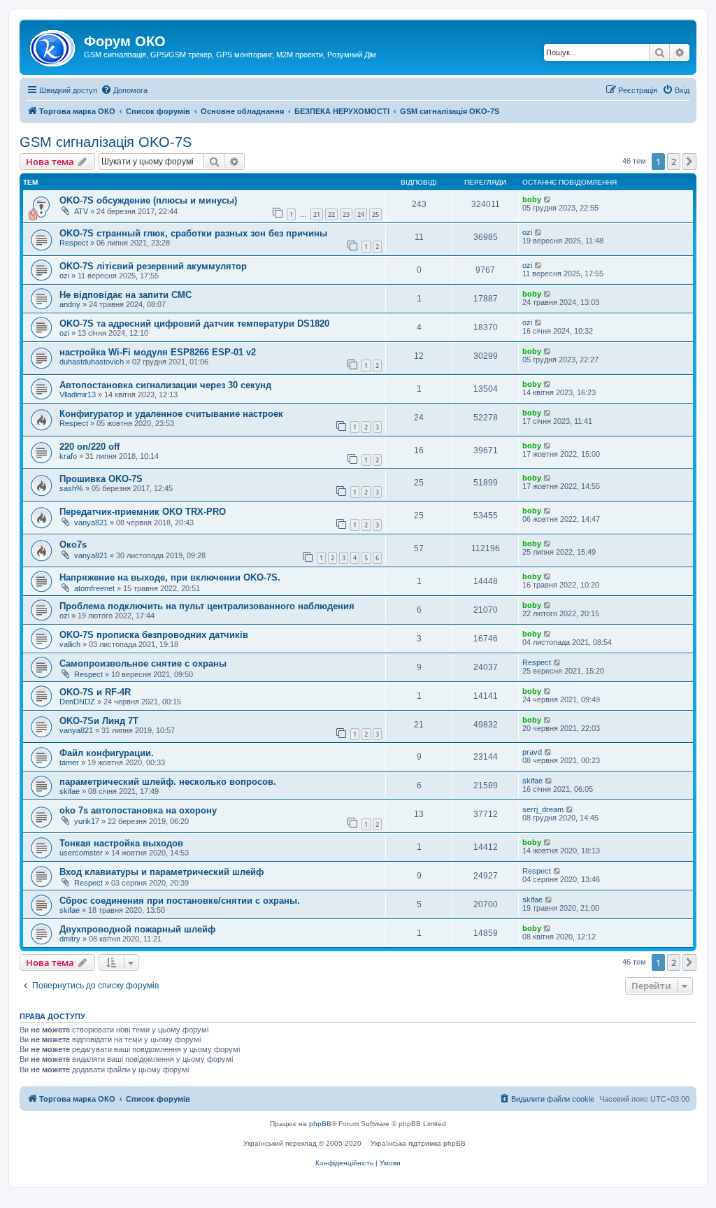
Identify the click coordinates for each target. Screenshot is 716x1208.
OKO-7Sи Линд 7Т (98, 721)
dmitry (69, 939)
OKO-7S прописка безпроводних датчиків (153, 635)
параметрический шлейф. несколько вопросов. (167, 781)
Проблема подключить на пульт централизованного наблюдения (207, 606)
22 (331, 214)
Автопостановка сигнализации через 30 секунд (165, 385)
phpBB (320, 1124)
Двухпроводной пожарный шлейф (137, 929)
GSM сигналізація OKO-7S (106, 142)
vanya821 (91, 522)
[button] (689, 161)
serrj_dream (543, 809)
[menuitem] (124, 90)
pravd (532, 752)
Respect (73, 243)
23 (346, 214)
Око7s (73, 544)
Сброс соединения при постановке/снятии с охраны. (179, 900)
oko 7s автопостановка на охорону (138, 810)
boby (531, 199)
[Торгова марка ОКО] (53, 45)
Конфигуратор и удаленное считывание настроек (171, 413)
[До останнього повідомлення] (547, 199)
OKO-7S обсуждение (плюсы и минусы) (148, 200)
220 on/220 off (89, 446)
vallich (69, 644)
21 (316, 214)
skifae (69, 791)
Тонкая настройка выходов (121, 843)
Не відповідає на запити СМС (125, 295)
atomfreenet (94, 588)
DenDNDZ (77, 701)
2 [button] (673, 161)
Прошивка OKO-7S (101, 479)
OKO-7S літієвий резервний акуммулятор (153, 266)
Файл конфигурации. (106, 753)
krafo (68, 456)
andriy (69, 304)
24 (360, 214)
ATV (81, 211)
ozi (527, 232)
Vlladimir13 (77, 394)
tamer (69, 762)
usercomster (81, 852)
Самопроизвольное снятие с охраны (143, 663)
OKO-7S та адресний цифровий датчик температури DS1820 (194, 323)
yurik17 (86, 821)
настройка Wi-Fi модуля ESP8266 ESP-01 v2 (157, 352)
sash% (71, 488)
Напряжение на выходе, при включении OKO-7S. (169, 577)
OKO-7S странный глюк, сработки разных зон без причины (193, 233)
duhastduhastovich (91, 361)
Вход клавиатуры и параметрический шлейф (161, 872)
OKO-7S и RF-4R (95, 692)
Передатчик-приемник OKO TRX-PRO (142, 511)
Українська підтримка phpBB (418, 1143)
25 (375, 214)
